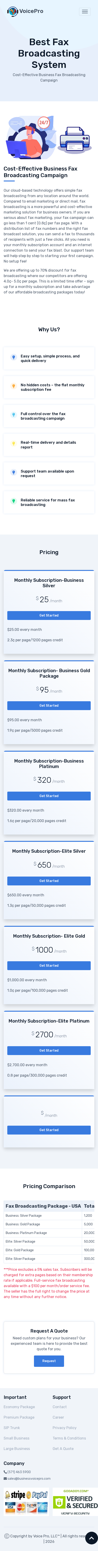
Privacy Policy (65, 1428)
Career (58, 1417)
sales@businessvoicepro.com (29, 1479)
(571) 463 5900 (19, 1472)
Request (49, 1361)
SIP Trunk (12, 1428)
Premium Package (19, 1417)
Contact (60, 1407)
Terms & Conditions (69, 1438)
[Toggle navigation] (85, 12)
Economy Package (19, 1407)
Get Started (49, 615)
